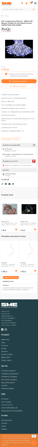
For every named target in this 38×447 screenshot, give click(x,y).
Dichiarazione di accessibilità (11, 411)
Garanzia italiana (7, 388)
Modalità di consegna (9, 377)
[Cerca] (34, 9)
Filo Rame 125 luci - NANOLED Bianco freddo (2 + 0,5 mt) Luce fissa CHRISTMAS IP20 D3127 (28, 223)
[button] (16, 230)
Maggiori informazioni (11, 277)
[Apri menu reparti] (35, 3)
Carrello (4, 423)
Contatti (4, 385)
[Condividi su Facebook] (6, 184)
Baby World (5, 357)
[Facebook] (2, 330)
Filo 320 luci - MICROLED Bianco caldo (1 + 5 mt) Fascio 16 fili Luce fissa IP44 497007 (9, 265)
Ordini (3, 426)
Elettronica (5, 339)
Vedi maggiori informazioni (11, 139)
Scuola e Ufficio (7, 354)
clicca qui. (5, 444)
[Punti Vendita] (22, 3)
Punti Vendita (6, 402)
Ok (34, 436)
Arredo (3, 348)
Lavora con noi (6, 405)
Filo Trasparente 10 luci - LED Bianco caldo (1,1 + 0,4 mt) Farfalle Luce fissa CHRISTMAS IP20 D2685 (9, 223)
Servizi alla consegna (9, 380)
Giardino (4, 351)
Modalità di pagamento (10, 374)
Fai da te (4, 345)
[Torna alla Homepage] (1, 16)
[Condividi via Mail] (9, 184)
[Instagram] (6, 330)
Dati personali (6, 420)
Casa (3, 342)
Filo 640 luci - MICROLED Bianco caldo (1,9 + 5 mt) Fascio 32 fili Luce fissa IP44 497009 (28, 265)
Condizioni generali (8, 371)
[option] (9, 216)
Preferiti (4, 429)
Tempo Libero (6, 360)
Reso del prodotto (8, 383)
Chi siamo (4, 399)
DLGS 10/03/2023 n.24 (9, 408)
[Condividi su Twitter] (13, 184)
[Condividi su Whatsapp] (3, 184)
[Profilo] (26, 3)
